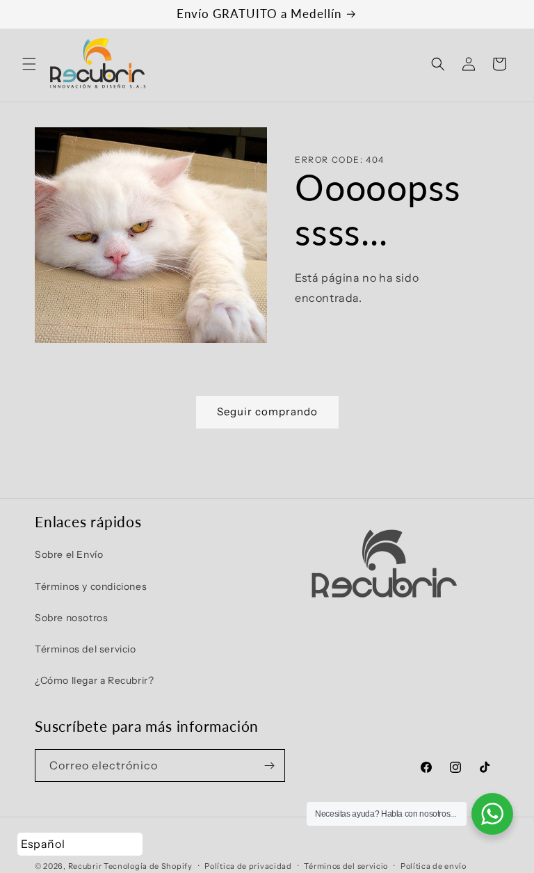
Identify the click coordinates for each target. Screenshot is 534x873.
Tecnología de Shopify (148, 866)
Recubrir (85, 866)
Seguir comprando (267, 411)
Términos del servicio (85, 649)
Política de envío (433, 866)
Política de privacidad (247, 866)
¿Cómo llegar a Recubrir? (94, 680)
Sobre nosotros (71, 617)
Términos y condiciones (91, 586)
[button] (29, 64)
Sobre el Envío (69, 554)
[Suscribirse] (269, 765)
